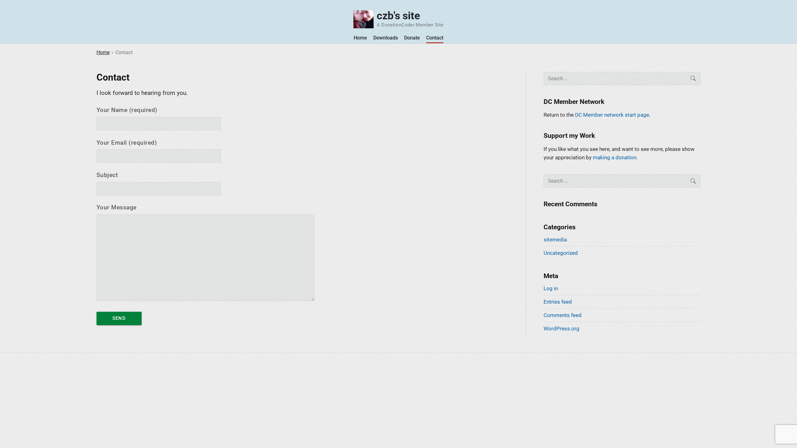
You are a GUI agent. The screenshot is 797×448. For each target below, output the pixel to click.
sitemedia (555, 239)
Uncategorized (561, 253)
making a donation (614, 157)
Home (360, 38)
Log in (551, 288)
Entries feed (558, 302)
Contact (434, 38)
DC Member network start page (612, 115)
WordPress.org (561, 328)
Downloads (385, 38)
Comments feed (563, 315)
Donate (412, 38)
